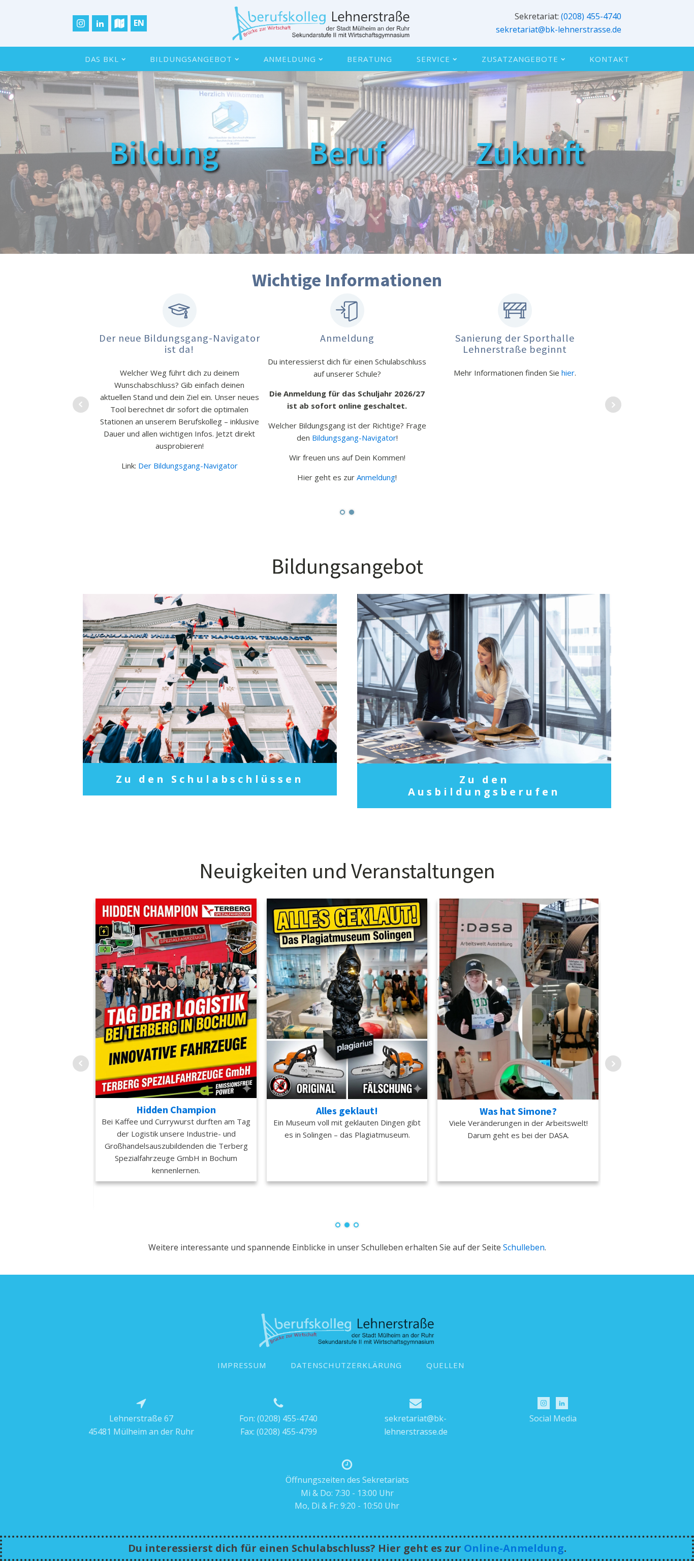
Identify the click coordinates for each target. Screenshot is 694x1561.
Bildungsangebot (191, 59)
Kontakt (609, 59)
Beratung (369, 59)
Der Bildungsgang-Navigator (366, 465)
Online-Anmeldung (514, 1548)
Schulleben (524, 1247)
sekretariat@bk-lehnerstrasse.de (558, 29)
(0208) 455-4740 (591, 16)
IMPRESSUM (241, 1365)
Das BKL (102, 59)
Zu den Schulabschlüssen (210, 779)
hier (237, 397)
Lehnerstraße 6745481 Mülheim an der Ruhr (141, 1425)
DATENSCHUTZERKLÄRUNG (346, 1365)
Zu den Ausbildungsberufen (484, 786)
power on (518, 1111)
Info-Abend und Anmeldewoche (176, 1111)
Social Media (553, 1418)
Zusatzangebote (520, 59)
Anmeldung (290, 59)
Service (433, 59)
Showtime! (347, 1110)
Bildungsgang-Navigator (532, 438)
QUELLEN (445, 1365)
